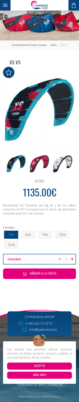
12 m (11, 245)
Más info (39, 375)
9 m (45, 235)
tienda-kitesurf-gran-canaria (29, 45)
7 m (11, 235)
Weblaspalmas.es (51, 396)
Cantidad (14, 259)
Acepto (39, 366)
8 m (28, 235)
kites (54, 45)
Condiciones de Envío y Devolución (40, 385)
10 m (62, 235)
